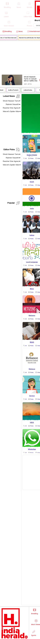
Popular (11, 203)
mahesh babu (27, 90)
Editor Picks (9, 150)
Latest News (9, 96)
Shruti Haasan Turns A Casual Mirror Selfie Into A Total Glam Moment (30, 79)
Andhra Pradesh (12, 90)
